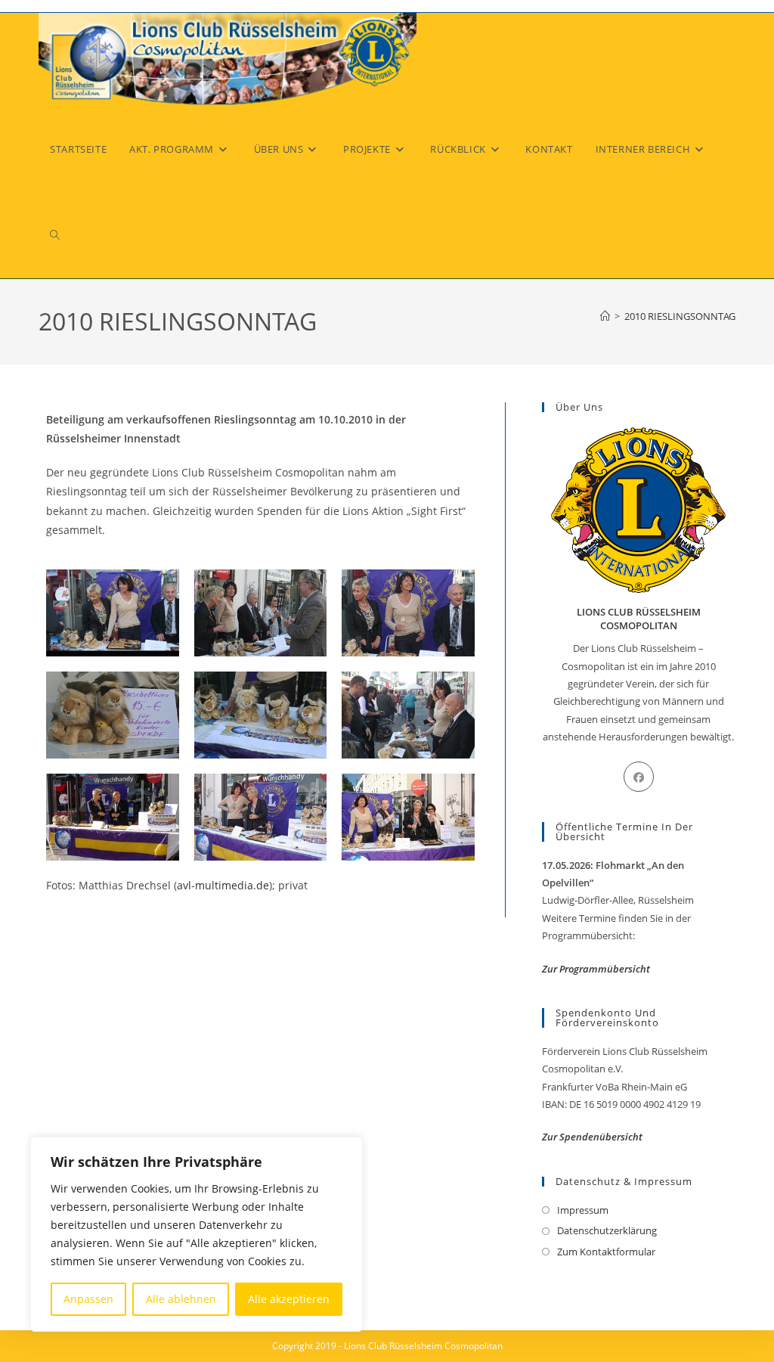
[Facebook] (639, 777)
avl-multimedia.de (223, 885)
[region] (196, 1234)
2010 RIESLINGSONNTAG (679, 316)
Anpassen (88, 1299)
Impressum (582, 1210)
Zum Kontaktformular (606, 1251)
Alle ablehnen (181, 1299)
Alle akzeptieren (289, 1299)
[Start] (605, 316)
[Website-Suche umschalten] (55, 235)
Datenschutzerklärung (607, 1230)
